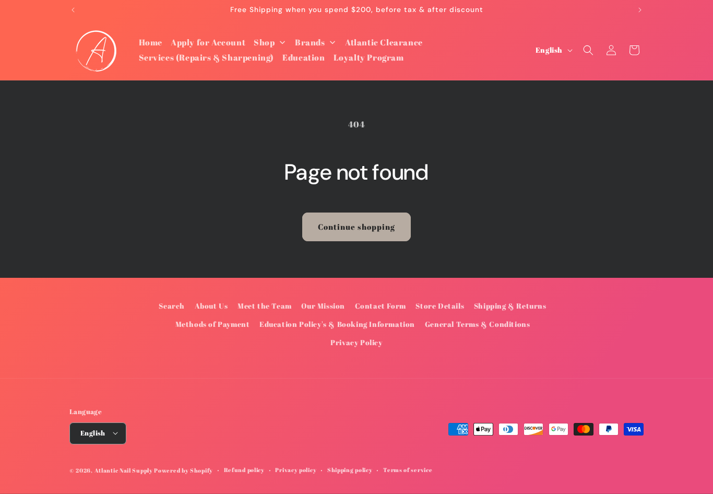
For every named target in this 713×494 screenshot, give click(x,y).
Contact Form (380, 306)
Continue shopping (356, 226)
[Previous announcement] (73, 10)
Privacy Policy (356, 343)
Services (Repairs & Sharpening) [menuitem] (207, 57)
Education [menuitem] (303, 57)
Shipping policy (350, 469)
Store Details (439, 306)
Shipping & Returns (510, 306)
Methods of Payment (212, 324)
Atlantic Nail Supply (123, 470)
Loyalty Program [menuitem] (369, 57)
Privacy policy (295, 469)
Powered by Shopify (183, 470)
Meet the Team (264, 306)
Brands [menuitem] (310, 42)
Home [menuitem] (150, 42)
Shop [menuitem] (264, 42)
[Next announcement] (639, 10)
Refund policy (244, 469)
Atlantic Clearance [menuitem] (384, 42)
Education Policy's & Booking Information (337, 324)
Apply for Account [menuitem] (208, 42)
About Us (211, 306)
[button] (588, 50)
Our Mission (323, 306)
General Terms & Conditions (477, 324)
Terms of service (407, 469)
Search (172, 306)
